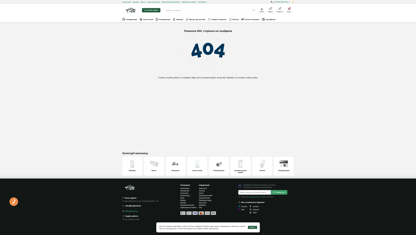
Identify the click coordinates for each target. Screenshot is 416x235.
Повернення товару (205, 200)
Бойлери (179, 19)
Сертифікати (202, 2)
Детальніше (213, 228)
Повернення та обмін (189, 2)
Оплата (143, 2)
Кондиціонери (131, 19)
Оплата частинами (252, 19)
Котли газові (148, 19)
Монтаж (235, 19)
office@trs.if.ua (131, 211)
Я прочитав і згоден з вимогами (257, 197)
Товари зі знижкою (219, 19)
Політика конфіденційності (171, 2)
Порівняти (279, 10)
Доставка (136, 2)
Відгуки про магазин (197, 19)
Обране (270, 10)
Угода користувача (153, 2)
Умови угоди (203, 188)
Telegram (244, 206)
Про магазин (126, 2)
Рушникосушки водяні (187, 205)
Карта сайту (203, 202)
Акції (200, 207)
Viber (242, 209)
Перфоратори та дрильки (188, 207)
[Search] (253, 10)
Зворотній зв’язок (204, 198)
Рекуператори (164, 19)
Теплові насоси (185, 195)
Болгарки (183, 202)
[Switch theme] (293, 2)
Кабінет (261, 12)
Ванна (182, 198)
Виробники (202, 205)
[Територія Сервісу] (130, 10)
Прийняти (252, 227)
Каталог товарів (152, 10)
